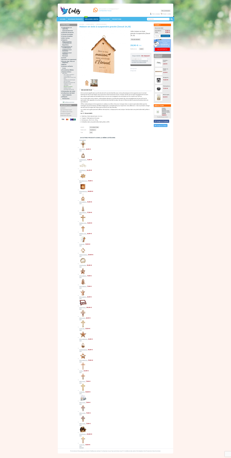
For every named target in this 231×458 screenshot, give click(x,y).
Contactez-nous (106, 451)
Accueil (63, 19)
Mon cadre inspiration (69, 74)
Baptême (65, 45)
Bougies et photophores (69, 82)
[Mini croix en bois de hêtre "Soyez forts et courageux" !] (83, 401)
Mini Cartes (66, 38)
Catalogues (105, 19)
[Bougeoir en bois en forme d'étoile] (83, 179)
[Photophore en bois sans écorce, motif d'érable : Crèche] (83, 190)
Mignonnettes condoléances (67, 42)
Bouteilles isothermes (69, 89)
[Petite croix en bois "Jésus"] (83, 221)
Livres (64, 57)
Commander (165, 36)
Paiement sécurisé (65, 115)
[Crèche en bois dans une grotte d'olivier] (83, 432)
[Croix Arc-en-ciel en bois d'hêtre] (83, 369)
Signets (64, 40)
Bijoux (64, 64)
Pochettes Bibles (68, 70)
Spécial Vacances (68, 32)
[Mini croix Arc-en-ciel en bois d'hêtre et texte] (83, 380)
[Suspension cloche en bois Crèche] (83, 158)
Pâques (64, 96)
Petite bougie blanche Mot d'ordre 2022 (166, 110)
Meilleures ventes (91, 19)
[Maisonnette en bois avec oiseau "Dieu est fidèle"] (83, 253)
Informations (66, 105)
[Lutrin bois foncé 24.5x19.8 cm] (83, 306)
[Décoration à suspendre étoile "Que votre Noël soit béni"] (83, 337)
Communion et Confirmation (67, 47)
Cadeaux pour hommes (67, 50)
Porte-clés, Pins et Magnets (68, 62)
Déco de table (67, 81)
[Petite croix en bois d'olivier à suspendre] (83, 232)
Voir (80, 150)
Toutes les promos (162, 117)
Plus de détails (135, 39)
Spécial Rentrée (67, 30)
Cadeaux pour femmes (67, 53)
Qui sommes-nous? (66, 110)
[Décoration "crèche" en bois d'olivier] (83, 200)
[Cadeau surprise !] (68, 102)
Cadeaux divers (67, 88)
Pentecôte (65, 98)
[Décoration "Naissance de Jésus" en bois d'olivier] (83, 211)
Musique (65, 55)
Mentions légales (65, 113)
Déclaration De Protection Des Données (148, 451)
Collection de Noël (68, 93)
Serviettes (66, 85)
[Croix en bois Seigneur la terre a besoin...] (83, 443)
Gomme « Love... (165, 61)
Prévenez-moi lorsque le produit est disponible (140, 61)
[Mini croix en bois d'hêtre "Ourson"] (83, 316)
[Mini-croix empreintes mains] (83, 411)
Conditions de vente (66, 111)
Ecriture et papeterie (69, 59)
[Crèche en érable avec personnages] (83, 168)
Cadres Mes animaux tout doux (70, 78)
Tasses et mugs (67, 84)
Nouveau (75, 19)
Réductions (159, 105)
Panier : (165, 14)
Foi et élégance (67, 76)
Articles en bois (101, 24)
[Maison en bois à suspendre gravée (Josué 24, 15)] (86, 86)
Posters (65, 73)
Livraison (62, 108)
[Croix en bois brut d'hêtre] (83, 390)
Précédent (82, 140)
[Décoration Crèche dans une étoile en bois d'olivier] (83, 274)
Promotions (73, 451)
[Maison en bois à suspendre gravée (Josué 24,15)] (94, 86)
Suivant (81, 447)
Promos (116, 19)
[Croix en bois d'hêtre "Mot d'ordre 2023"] (83, 327)
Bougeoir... (166, 77)
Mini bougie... (166, 94)
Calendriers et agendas (67, 28)
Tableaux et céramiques (69, 79)
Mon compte (156, 14)
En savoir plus (86, 90)
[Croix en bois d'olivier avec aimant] (83, 242)
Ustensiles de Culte (68, 91)
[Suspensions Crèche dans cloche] (83, 348)
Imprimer (134, 68)
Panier (157, 25)
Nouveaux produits (158, 56)
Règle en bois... (165, 69)
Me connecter (166, 10)
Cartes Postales (67, 34)
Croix (64, 68)
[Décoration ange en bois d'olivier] (83, 295)
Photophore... (167, 86)
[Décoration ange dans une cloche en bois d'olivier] (83, 285)
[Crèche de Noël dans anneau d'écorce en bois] (83, 263)
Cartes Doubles (67, 36)
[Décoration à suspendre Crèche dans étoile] (83, 358)
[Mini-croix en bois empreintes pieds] (83, 422)
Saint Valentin (67, 95)
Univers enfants (67, 66)
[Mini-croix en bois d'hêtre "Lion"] (83, 147)
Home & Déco (90, 24)
